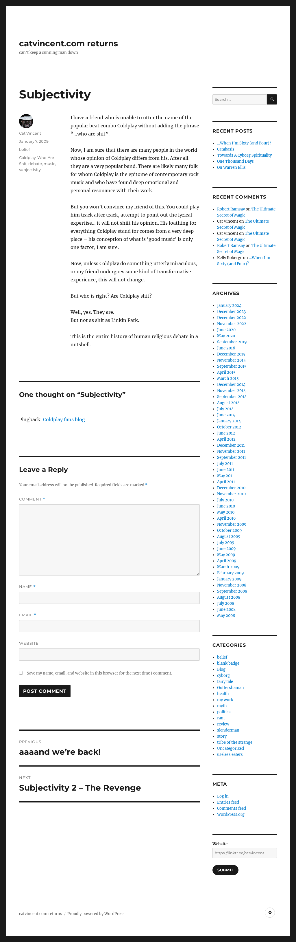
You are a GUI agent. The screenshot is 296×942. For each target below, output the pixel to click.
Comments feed (231, 808)
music (49, 163)
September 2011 (231, 457)
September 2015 (232, 366)
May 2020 (226, 335)
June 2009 (226, 548)
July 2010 (225, 500)
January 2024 (229, 305)
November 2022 (231, 323)
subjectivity (30, 169)
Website (29, 643)
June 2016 (226, 348)
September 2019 (232, 342)
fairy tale (225, 681)
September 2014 (232, 396)
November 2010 (231, 494)
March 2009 (228, 567)
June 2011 (225, 469)
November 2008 (231, 585)
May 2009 (226, 554)
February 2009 (230, 573)
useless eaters (230, 754)
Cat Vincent (30, 133)
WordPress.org (231, 814)
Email (27, 615)
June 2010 (226, 506)
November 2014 (231, 390)
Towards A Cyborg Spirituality (244, 155)
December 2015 (231, 354)
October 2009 (229, 530)
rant (221, 718)
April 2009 (226, 560)
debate (35, 163)
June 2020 (226, 329)
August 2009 (228, 536)
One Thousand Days (235, 161)
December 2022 (231, 317)
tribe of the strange (234, 742)
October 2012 (229, 427)
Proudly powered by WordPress (96, 913)
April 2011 (226, 481)
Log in (223, 796)
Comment (32, 499)
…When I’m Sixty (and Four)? (244, 143)
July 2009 (225, 542)
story (222, 736)
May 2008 (226, 615)
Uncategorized (230, 748)
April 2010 (226, 518)
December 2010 (231, 487)
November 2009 (232, 524)
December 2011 (231, 445)
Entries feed (228, 802)
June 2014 (226, 415)
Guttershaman (230, 687)
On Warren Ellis (231, 167)
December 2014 (231, 384)
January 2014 (229, 421)
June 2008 (226, 609)
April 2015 (226, 372)
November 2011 (231, 451)
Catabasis (225, 149)
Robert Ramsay (231, 209)
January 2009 (229, 579)
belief (24, 149)
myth (222, 705)
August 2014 (228, 402)
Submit (225, 870)
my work (225, 699)
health (223, 693)
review (223, 724)
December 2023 (231, 311)
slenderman (228, 730)
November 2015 (231, 360)
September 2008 (232, 591)
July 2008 (225, 603)
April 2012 (226, 439)
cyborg (223, 675)
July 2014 (225, 408)
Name (27, 586)
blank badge (228, 663)
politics (224, 712)
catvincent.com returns (68, 43)
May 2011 (225, 475)
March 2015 (228, 378)
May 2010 (225, 512)
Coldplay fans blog (64, 419)
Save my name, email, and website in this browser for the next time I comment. (99, 673)
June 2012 (226, 433)
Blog (221, 669)
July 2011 (225, 463)
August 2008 (228, 597)
